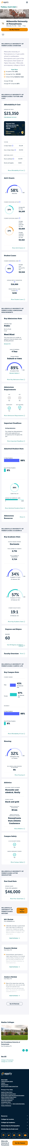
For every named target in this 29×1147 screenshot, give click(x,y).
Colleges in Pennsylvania (7, 1060)
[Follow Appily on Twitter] (9, 1135)
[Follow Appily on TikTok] (19, 1135)
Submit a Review (22, 911)
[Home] (5, 2)
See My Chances (14, 29)
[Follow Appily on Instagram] (3, 1135)
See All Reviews (14, 1003)
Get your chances (14, 373)
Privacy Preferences (6, 1105)
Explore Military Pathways (10, 132)
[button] (3, 35)
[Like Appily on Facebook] (14, 1135)
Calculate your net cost (10, 117)
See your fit (7, 343)
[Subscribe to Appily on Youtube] (25, 1135)
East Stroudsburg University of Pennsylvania (10, 1043)
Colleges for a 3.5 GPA (7, 1061)
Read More (14, 69)
